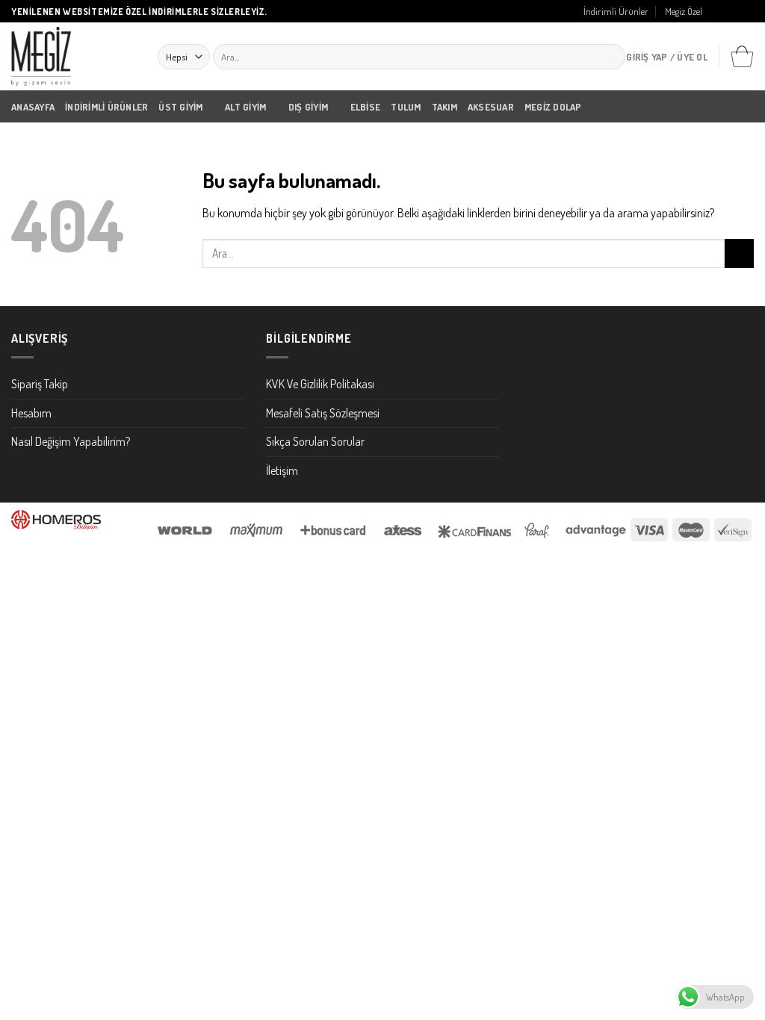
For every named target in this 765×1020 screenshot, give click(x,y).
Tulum (406, 107)
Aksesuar (491, 107)
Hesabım (31, 412)
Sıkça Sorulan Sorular (315, 441)
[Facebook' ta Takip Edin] (717, 12)
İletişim (282, 470)
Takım (444, 107)
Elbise (365, 107)
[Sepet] (742, 56)
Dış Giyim (308, 107)
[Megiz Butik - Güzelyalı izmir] (73, 56)
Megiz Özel (683, 11)
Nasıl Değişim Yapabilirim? (70, 441)
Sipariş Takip (39, 383)
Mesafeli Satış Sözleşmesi (323, 412)
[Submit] (610, 56)
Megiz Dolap (553, 107)
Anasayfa (33, 107)
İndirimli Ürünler (615, 11)
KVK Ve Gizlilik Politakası (320, 383)
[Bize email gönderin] (746, 12)
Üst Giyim (180, 107)
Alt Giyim (245, 107)
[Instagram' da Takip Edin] (732, 12)
